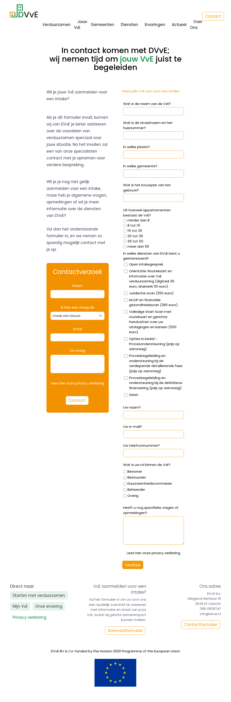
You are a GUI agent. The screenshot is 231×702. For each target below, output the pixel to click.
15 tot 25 (134, 230)
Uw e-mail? (132, 426)
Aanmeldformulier (125, 630)
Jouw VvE (80, 24)
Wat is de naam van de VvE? (147, 103)
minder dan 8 (138, 220)
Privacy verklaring (29, 617)
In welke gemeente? (140, 166)
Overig (132, 495)
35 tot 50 (135, 241)
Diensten (129, 24)
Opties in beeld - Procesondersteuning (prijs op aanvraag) (154, 343)
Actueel (179, 24)
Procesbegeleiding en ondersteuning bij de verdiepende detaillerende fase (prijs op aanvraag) (155, 363)
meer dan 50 (138, 246)
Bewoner (134, 471)
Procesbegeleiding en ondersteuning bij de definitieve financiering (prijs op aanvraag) (155, 382)
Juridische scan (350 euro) (151, 293)
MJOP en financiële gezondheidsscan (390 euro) (153, 302)
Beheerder (136, 489)
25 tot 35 (135, 236)
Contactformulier (200, 624)
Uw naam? (132, 407)
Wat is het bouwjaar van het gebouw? (147, 188)
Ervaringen (155, 24)
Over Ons (196, 24)
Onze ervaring (48, 606)
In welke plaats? (136, 146)
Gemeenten (102, 24)
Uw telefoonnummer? (141, 445)
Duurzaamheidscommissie (149, 483)
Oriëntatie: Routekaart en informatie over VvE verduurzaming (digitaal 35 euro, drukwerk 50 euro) (151, 279)
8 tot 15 (133, 225)
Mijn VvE (20, 606)
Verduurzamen (56, 24)
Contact (213, 16)
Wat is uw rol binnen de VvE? (146, 464)
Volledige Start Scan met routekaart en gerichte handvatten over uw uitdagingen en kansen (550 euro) (152, 321)
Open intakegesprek (146, 264)
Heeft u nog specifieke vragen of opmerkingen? (150, 510)
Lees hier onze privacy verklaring (153, 553)
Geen (133, 394)
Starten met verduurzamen (39, 595)
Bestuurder (136, 477)
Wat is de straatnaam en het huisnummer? (148, 125)
